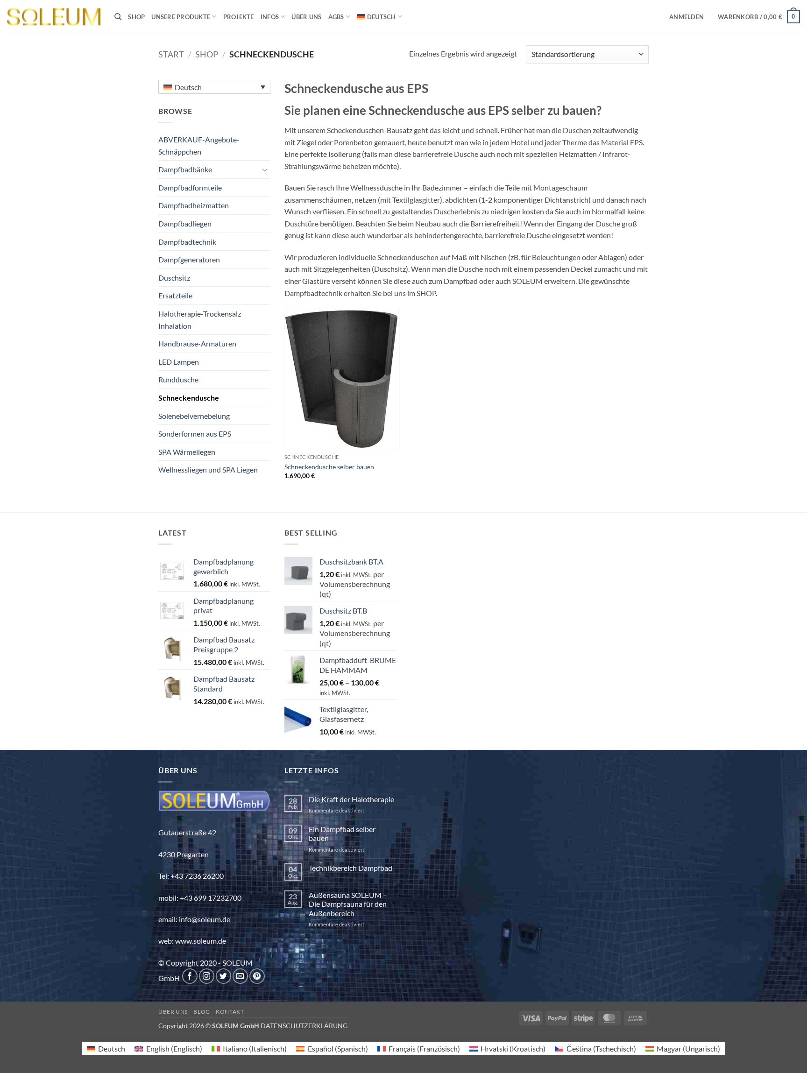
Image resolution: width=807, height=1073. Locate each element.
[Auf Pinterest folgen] (257, 976)
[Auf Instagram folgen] (206, 976)
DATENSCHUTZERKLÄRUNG (304, 1026)
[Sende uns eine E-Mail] (240, 976)
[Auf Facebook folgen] (190, 976)
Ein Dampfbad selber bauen (342, 833)
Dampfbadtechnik (187, 241)
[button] (686, 16)
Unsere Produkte (180, 17)
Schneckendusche (188, 397)
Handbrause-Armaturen (197, 343)
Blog (201, 1011)
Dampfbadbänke (185, 169)
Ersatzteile (175, 295)
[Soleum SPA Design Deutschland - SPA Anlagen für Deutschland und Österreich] (53, 17)
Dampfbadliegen (185, 223)
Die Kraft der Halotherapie (351, 799)
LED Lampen (178, 361)
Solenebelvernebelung (194, 415)
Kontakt (230, 1011)
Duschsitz (174, 277)
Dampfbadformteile (190, 187)
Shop (136, 17)
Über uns (306, 17)
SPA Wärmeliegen (186, 451)
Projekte (238, 17)
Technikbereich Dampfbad (350, 867)
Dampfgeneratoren (189, 259)
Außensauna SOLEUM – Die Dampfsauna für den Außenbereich (348, 903)
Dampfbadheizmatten (193, 205)
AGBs (336, 17)
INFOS (270, 17)
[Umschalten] (264, 169)
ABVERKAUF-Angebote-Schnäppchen (199, 145)
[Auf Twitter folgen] (223, 976)
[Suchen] (117, 17)
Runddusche (178, 379)
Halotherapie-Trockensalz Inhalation (199, 319)
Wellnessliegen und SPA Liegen (208, 469)
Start (171, 54)
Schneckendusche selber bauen (329, 467)
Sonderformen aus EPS (194, 433)
